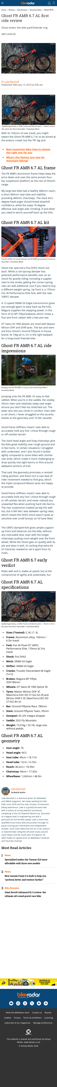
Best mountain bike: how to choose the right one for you (28, 151)
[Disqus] (28, 940)
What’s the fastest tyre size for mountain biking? (25, 159)
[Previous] (7, 110)
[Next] (50, 110)
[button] (28, 112)
